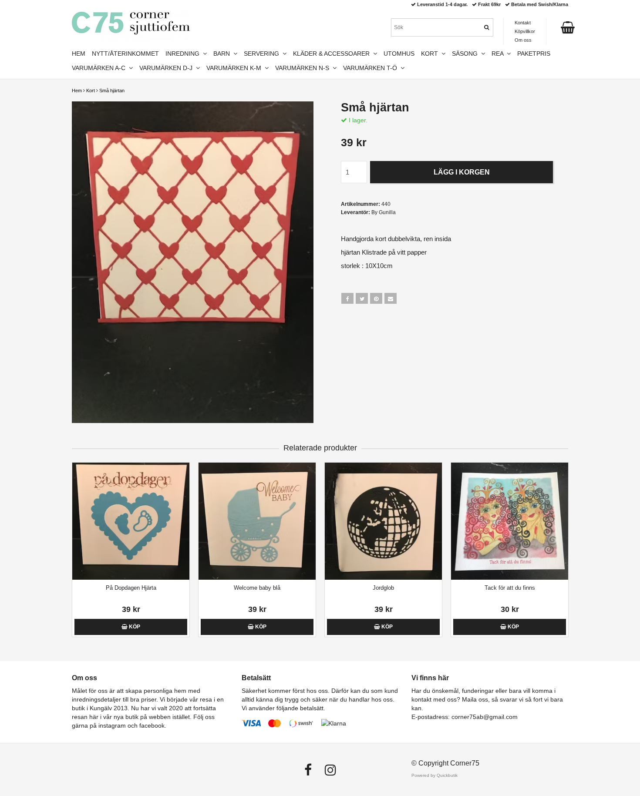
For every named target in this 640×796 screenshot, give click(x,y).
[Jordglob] (383, 521)
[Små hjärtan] (192, 262)
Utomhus (399, 53)
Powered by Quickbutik (434, 775)
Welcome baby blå (257, 587)
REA (499, 53)
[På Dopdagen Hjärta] (130, 521)
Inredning (184, 53)
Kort (90, 90)
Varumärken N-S (304, 67)
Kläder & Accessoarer (333, 53)
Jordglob (383, 587)
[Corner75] (131, 26)
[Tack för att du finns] (509, 521)
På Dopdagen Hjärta (131, 587)
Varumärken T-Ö (372, 67)
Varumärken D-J (167, 67)
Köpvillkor (525, 31)
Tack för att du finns (510, 587)
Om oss (523, 40)
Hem (77, 90)
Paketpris (533, 53)
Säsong (466, 53)
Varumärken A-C (100, 67)
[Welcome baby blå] (257, 521)
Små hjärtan (112, 90)
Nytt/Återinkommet (125, 53)
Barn (223, 53)
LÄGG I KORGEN (462, 172)
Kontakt (523, 22)
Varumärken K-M (235, 67)
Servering (263, 53)
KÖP (134, 627)
